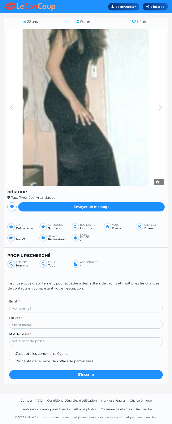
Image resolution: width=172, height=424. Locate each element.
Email (14, 301)
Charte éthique (141, 400)
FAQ (39, 400)
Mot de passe (20, 334)
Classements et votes (116, 409)
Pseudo (16, 318)
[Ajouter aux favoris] (12, 206)
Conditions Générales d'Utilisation (72, 400)
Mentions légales (113, 400)
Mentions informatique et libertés (45, 409)
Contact (26, 400)
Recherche (144, 409)
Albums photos (85, 409)
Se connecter (126, 7)
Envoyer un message (91, 207)
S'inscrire (157, 7)
